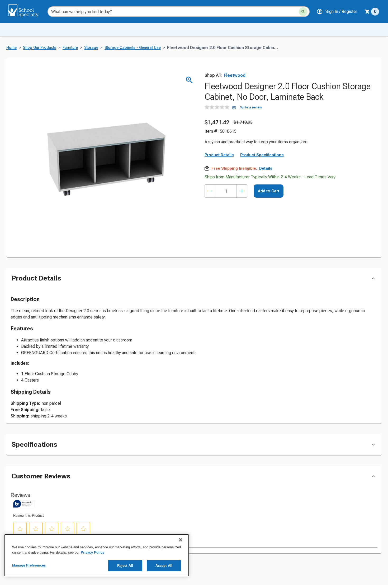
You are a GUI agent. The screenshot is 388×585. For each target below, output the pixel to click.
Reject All (125, 566)
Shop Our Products (39, 47)
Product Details (219, 155)
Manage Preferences (29, 565)
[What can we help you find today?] (303, 11)
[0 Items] (367, 11)
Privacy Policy (92, 552)
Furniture (70, 47)
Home (11, 47)
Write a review (251, 107)
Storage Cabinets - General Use (133, 47)
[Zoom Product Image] (189, 80)
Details (265, 168)
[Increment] (241, 191)
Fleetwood (234, 75)
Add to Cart (268, 191)
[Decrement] (210, 191)
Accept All (163, 566)
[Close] (180, 540)
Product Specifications (262, 155)
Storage (91, 47)
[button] (336, 11)
